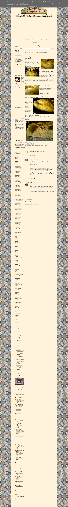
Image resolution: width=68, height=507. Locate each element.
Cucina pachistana (17, 208)
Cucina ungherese (17, 229)
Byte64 (16, 112)
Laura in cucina (18, 419)
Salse (15, 286)
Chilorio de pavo (19, 363)
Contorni (16, 162)
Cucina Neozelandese (18, 206)
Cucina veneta (17, 231)
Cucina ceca (16, 173)
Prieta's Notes (18, 476)
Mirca (15, 116)
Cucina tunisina (17, 227)
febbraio (18, 369)
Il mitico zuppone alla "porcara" (19, 354)
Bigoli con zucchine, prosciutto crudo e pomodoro (20, 463)
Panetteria (16, 260)
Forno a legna (17, 242)
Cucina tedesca (17, 224)
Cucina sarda (17, 218)
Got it (37, 6)
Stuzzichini (16, 294)
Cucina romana (17, 214)
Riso (15, 280)
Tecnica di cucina (17, 297)
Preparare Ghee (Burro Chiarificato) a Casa (19, 406)
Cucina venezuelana (18, 232)
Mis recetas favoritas (19, 436)
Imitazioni (16, 248)
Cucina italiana (17, 190)
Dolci (15, 237)
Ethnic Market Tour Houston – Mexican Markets (20, 468)
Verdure (16, 307)
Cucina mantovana (17, 196)
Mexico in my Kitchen (19, 466)
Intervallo (16, 250)
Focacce (16, 239)
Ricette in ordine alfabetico (27, 40)
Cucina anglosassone (18, 167)
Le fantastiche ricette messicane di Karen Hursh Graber (19, 394)
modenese (19, 55)
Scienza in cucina (17, 288)
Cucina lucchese (17, 195)
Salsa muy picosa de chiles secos (20, 459)
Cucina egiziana (17, 177)
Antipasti (16, 152)
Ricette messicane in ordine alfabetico (35, 41)
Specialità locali (17, 292)
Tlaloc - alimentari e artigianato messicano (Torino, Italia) (19, 145)
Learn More (32, 6)
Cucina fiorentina (17, 182)
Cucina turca (16, 228)
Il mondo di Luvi (18, 399)
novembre (18, 337)
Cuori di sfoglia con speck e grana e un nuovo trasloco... (20, 473)
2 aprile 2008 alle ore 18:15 (33, 155)
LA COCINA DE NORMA (18, 424)
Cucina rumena (17, 215)
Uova (15, 303)
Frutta (15, 245)
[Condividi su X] (29, 144)
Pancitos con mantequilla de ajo (20, 437)
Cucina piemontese (17, 211)
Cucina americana (17, 166)
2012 (17, 328)
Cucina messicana (17, 201)
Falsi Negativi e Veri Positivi (20, 441)
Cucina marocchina (18, 197)
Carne (15, 157)
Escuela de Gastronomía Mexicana (18, 391)
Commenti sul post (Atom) (34, 204)
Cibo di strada (17, 158)
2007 (17, 373)
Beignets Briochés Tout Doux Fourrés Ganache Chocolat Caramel (20, 446)
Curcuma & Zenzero (19, 404)
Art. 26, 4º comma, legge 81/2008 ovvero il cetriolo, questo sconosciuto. (20, 487)
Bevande (16, 154)
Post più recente (28, 201)
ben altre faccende (20, 92)
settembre (18, 340)
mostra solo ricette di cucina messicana (36, 52)
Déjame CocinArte (19, 490)
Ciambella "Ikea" (19, 365)
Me (30, 150)
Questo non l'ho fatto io (18, 274)
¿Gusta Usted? (18, 457)
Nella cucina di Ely (19, 471)
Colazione (16, 159)
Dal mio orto (17, 234)
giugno (18, 344)
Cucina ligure (17, 192)
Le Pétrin (17, 444)
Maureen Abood (18, 409)
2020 (17, 316)
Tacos (15, 295)
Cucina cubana (17, 175)
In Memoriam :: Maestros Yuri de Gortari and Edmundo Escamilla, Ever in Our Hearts (20, 432)
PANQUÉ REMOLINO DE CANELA (20, 426)
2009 (17, 333)
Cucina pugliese (17, 213)
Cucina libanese (17, 191)
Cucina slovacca (17, 222)
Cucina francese (17, 183)
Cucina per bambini (18, 209)
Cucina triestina (17, 225)
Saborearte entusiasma (19, 481)
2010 (17, 331)
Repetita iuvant (17, 275)
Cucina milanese (17, 203)
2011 (17, 330)
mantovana (16, 55)
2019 (17, 317)
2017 (17, 321)
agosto (18, 341)
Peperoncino (16, 265)
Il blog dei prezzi (18, 485)
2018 (17, 319)
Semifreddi (16, 290)
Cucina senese (17, 219)
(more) (16, 111)
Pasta (15, 261)
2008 (17, 334)
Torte (15, 299)
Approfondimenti (17, 153)
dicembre (18, 335)
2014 (17, 325)
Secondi (16, 289)
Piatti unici (16, 269)
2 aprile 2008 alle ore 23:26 (33, 164)
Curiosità (16, 233)
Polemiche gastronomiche (19, 271)
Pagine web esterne (17, 257)
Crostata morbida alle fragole (20, 420)
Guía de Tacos (17, 392)
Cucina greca (17, 185)
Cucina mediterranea (18, 200)
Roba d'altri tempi (17, 284)
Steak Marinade (18, 410)
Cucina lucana (17, 194)
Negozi (16, 256)
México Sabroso (18, 413)
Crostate (16, 163)
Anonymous (16, 126)
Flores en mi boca (18, 482)
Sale (15, 285)
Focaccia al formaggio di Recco (20, 362)
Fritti (15, 243)
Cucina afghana (17, 164)
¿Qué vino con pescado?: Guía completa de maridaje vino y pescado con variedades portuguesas (20, 415)
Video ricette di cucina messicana (44, 40)
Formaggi (16, 241)
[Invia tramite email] (26, 144)
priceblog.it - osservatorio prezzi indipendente (20, 498)
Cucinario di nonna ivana (20, 462)
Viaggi (16, 308)
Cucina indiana (17, 186)
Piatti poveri (16, 267)
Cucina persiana (17, 210)
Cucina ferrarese (17, 181)
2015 (17, 324)
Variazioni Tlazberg (18, 304)
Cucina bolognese (17, 171)
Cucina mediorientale (18, 199)
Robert (16, 108)
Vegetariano (16, 306)
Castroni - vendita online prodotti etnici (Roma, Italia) (19, 143)
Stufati (16, 293)
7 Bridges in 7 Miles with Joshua (19, 478)
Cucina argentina (17, 168)
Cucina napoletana (17, 205)
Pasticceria (16, 264)
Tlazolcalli (16, 46)
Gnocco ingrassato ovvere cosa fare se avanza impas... (20, 351)
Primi (15, 272)
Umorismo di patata (18, 302)
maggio (18, 346)
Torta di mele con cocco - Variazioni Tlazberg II (20, 356)
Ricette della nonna (17, 276)
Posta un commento (29, 199)
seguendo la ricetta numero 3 (49, 72)
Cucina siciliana (17, 220)
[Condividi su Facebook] (31, 144)
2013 (17, 327)
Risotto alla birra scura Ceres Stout (19, 367)
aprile (18, 347)
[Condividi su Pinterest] (33, 144)
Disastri (16, 236)
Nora (31, 167)
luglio (18, 343)
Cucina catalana (17, 172)
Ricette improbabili (17, 278)
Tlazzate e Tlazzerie (18, 298)
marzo (18, 349)
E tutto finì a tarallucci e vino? (20, 359)
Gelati (15, 247)
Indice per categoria (18, 40)
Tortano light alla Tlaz (19, 357)
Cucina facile (17, 180)
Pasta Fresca (16, 262)
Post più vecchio (51, 201)
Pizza (15, 270)
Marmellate (16, 253)
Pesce (15, 266)
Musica (16, 255)
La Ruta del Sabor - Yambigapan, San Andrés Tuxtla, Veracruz (19, 453)
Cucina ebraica (17, 176)
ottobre (18, 338)
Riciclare (16, 279)
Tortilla (16, 300)
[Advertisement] (34, 28)
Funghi (16, 246)
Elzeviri (16, 238)
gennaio (18, 370)
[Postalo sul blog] (28, 144)
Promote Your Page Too (18, 48)
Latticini (16, 251)
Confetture (16, 161)
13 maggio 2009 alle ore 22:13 (34, 196)
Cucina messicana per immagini (19, 389)
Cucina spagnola (17, 223)
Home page (40, 201)
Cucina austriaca (17, 169)
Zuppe (16, 311)
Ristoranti (16, 283)
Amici (15, 150)
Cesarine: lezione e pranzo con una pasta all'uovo (20, 401)
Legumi (16, 252)
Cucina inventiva (17, 187)
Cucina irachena (17, 189)
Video (15, 309)
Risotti (16, 281)
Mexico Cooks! (18, 429)
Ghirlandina (16, 62)
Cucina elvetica (17, 178)
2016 (17, 322)
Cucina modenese (17, 204)
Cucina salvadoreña (18, 217)
